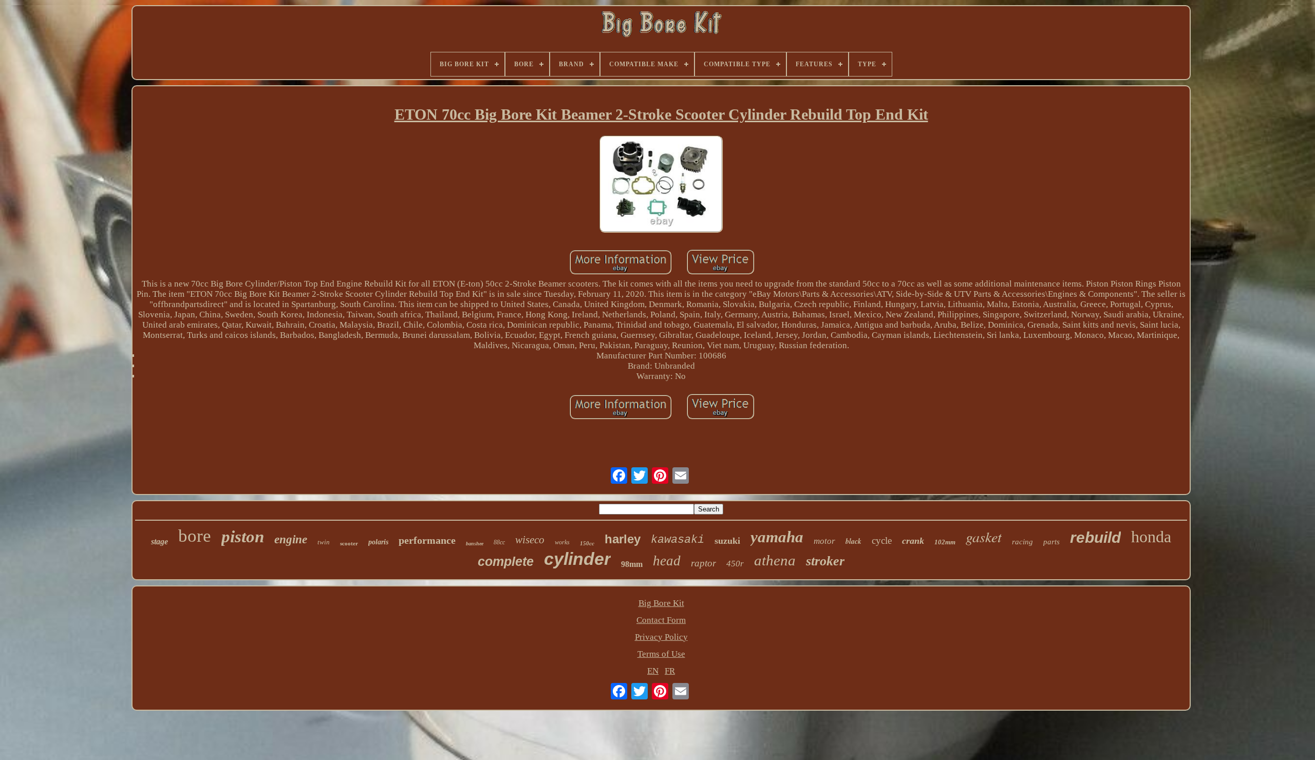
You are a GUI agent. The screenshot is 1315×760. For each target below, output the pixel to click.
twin (323, 542)
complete (506, 561)
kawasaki (677, 540)
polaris (378, 542)
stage (159, 541)
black (853, 541)
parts (1051, 542)
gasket (984, 536)
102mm (944, 542)
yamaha (776, 537)
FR (670, 671)
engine (290, 539)
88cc (499, 542)
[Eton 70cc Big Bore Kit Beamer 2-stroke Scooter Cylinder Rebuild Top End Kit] (661, 185)
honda (1151, 536)
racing (1022, 542)
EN (653, 671)
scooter (349, 543)
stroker (825, 561)
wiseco (529, 540)
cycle (882, 540)
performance (427, 540)
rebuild (1095, 537)
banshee (474, 543)
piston (242, 536)
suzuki (727, 541)
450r (735, 563)
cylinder (577, 558)
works (562, 542)
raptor (703, 563)
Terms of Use (661, 654)
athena (775, 560)
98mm (632, 564)
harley (623, 539)
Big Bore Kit (661, 603)
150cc (587, 543)
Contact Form (661, 620)
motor (824, 541)
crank (913, 541)
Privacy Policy (661, 637)
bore (194, 536)
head (667, 560)
